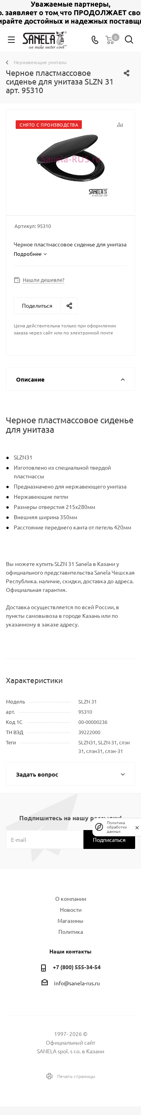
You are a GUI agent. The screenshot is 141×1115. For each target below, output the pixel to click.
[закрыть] (137, 827)
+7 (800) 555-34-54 (77, 966)
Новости (70, 909)
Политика (70, 931)
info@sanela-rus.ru (77, 982)
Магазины (70, 920)
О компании (70, 898)
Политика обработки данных (117, 827)
